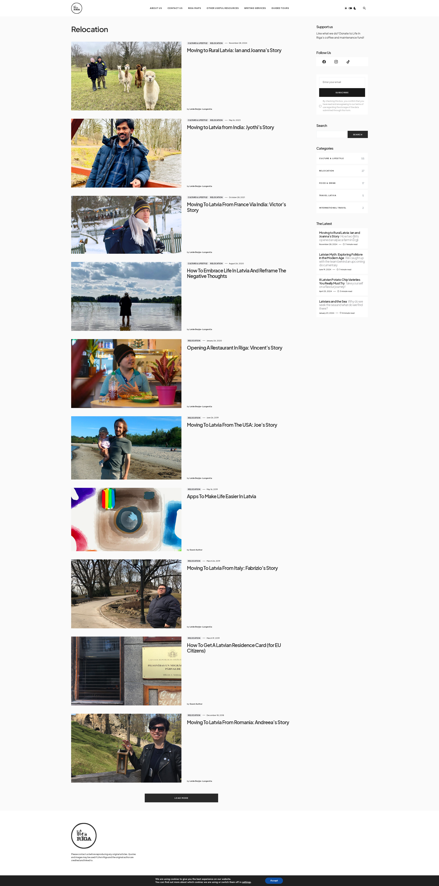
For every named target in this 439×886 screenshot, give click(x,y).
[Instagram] (336, 61)
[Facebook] (324, 61)
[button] (350, 8)
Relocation (216, 43)
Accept (274, 880)
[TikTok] (348, 61)
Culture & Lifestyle (197, 43)
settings (246, 882)
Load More (181, 798)
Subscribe (342, 92)
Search (321, 125)
